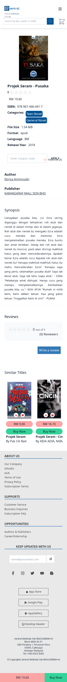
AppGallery (35, 613)
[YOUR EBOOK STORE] (11, 9)
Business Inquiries (16, 509)
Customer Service (15, 504)
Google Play (34, 602)
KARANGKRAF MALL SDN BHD (25, 193)
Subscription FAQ (15, 513)
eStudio (9, 468)
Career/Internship (15, 536)
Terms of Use (12, 477)
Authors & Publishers (17, 532)
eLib (7, 473)
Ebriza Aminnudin (16, 179)
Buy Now (56, 677)
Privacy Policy (12, 482)
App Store (34, 591)
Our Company (13, 464)
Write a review (49, 350)
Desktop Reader (35, 624)
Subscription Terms (16, 486)
